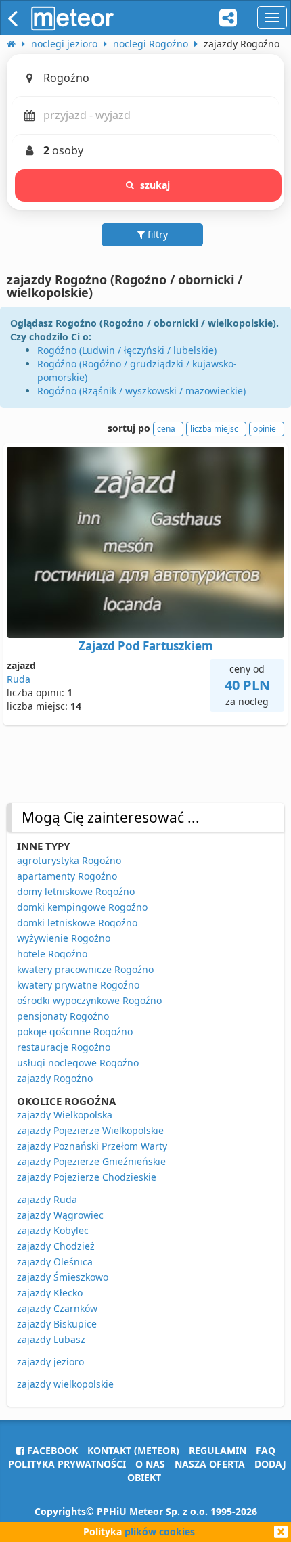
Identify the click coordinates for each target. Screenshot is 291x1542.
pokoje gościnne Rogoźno (75, 1031)
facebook (51, 1450)
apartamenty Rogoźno (67, 875)
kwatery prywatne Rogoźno (78, 984)
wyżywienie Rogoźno (63, 938)
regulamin (217, 1450)
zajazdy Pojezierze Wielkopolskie (90, 1130)
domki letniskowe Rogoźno (77, 922)
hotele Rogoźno (52, 953)
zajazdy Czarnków (57, 1308)
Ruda (18, 679)
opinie (264, 428)
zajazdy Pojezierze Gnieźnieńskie (91, 1161)
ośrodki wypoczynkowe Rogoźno (89, 1000)
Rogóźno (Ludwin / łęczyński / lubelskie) (127, 350)
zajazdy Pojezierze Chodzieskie (86, 1177)
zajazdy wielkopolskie (65, 1384)
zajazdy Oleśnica (55, 1261)
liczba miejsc (214, 428)
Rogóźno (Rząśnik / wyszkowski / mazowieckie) (141, 390)
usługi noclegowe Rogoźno (78, 1062)
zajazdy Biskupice (57, 1323)
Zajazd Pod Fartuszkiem (146, 646)
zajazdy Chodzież (56, 1246)
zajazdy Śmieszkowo (62, 1277)
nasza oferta (210, 1463)
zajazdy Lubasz (51, 1339)
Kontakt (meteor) (133, 1450)
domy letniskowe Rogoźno (76, 891)
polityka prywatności (67, 1463)
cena (166, 428)
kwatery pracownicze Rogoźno (85, 969)
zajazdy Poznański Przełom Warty (92, 1145)
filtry (156, 234)
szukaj (155, 185)
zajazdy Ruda (47, 1199)
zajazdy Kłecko (50, 1292)
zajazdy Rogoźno (55, 1078)
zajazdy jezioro (50, 1361)
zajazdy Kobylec (53, 1230)
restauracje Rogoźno (63, 1047)
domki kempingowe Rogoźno (82, 907)
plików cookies (160, 1531)
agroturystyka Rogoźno (69, 860)
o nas (150, 1463)
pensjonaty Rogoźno (63, 1016)
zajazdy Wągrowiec (60, 1214)
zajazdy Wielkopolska (64, 1114)
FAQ (265, 1450)
